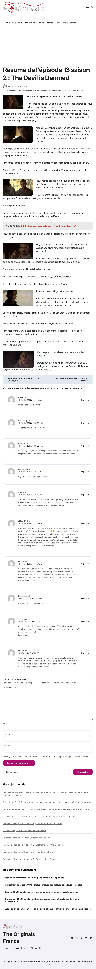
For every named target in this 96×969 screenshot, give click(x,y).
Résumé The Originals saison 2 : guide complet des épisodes (32, 823)
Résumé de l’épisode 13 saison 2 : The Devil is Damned (29, 852)
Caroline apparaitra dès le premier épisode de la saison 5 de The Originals (39, 816)
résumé (57, 90)
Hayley (27, 90)
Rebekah (49, 90)
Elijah (13, 90)
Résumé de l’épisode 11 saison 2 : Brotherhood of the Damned (33, 845)
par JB (10, 86)
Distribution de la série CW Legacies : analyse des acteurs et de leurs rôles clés (43, 885)
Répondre (85, 400)
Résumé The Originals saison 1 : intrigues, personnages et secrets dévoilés (41, 892)
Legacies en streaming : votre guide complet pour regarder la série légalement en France (46, 809)
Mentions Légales (64, 961)
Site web (6, 746)
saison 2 (66, 90)
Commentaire (9, 688)
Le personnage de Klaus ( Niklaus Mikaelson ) (25, 830)
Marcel (41, 90)
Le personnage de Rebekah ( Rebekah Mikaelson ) (27, 837)
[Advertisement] (48, 42)
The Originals (77, 90)
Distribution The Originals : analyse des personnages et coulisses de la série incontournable (47, 802)
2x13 (8, 90)
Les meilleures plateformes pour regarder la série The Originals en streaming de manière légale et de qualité (45, 793)
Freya (20, 90)
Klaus (33, 90)
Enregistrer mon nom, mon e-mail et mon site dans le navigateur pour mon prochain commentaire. (47, 756)
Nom (5, 723)
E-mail (6, 735)
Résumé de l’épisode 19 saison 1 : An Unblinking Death (29, 859)
